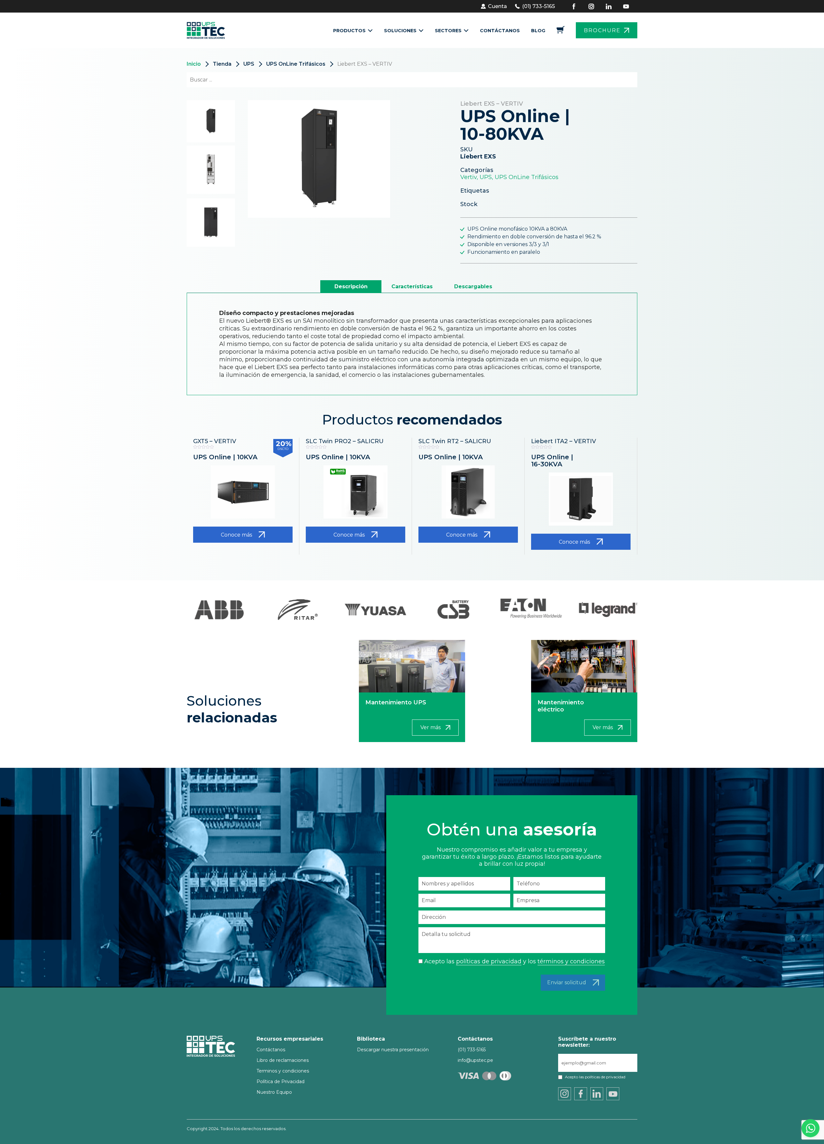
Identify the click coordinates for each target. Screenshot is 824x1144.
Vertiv (468, 177)
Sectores (448, 30)
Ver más (430, 727)
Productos (349, 30)
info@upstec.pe (475, 1060)
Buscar (621, 80)
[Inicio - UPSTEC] (208, 30)
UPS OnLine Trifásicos (295, 64)
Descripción (351, 286)
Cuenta (497, 6)
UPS (248, 64)
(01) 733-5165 (538, 6)
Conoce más (236, 535)
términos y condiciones (571, 961)
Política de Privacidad (280, 1081)
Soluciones (400, 30)
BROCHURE (602, 30)
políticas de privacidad (488, 961)
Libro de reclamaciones (283, 1060)
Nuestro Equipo (274, 1092)
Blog (538, 30)
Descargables (473, 286)
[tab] (350, 286)
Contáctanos (500, 30)
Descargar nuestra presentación (393, 1050)
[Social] (578, 6)
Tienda (222, 64)
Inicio (194, 64)
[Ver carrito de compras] (561, 32)
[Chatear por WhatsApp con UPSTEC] (810, 1129)
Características (412, 286)
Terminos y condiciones (283, 1071)
